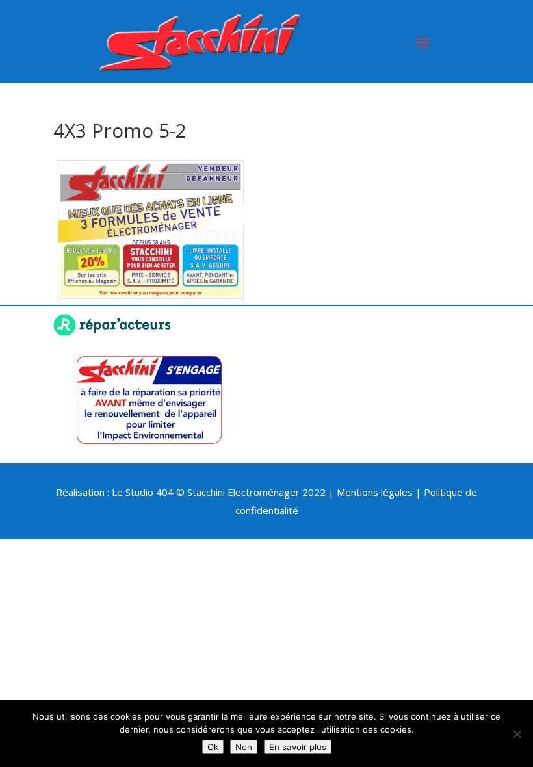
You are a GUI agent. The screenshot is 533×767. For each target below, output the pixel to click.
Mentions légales (375, 492)
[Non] (516, 733)
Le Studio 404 (144, 492)
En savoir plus (297, 747)
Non (243, 747)
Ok (212, 747)
